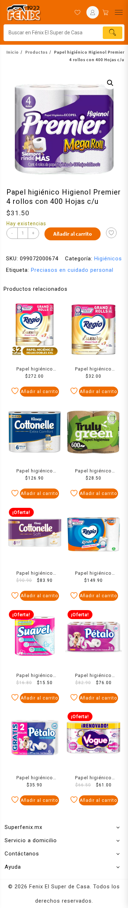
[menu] (118, 12)
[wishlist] (77, 12)
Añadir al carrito (72, 233)
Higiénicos (108, 258)
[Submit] (112, 32)
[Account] (92, 12)
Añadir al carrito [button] (39, 391)
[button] (110, 83)
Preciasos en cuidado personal (72, 270)
